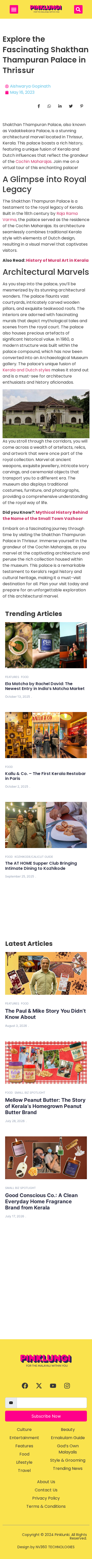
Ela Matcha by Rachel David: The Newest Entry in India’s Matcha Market (45, 686)
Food (25, 677)
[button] (14, 9)
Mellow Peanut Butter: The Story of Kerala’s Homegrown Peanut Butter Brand (45, 1106)
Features (12, 677)
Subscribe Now (46, 1416)
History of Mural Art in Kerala (57, 260)
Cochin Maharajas (34, 161)
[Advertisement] (46, 1290)
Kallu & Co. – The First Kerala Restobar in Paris (45, 776)
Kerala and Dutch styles (27, 370)
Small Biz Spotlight (30, 1092)
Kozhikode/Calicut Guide (34, 857)
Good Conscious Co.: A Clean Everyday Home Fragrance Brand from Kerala (41, 1201)
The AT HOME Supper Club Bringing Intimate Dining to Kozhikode (41, 865)
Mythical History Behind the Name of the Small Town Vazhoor (45, 515)
